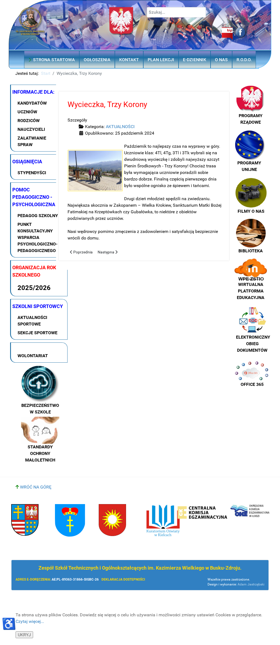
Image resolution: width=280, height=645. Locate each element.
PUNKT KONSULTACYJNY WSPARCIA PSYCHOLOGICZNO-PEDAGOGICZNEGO (37, 237)
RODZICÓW (29, 120)
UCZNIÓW (27, 111)
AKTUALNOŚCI (120, 126)
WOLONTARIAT (33, 355)
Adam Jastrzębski (251, 584)
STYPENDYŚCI (32, 172)
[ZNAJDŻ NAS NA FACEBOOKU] (239, 32)
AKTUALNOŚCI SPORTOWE (32, 321)
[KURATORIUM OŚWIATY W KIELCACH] (162, 520)
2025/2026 (34, 288)
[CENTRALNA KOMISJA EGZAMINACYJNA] (202, 513)
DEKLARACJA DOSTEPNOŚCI (123, 579)
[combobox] (176, 12)
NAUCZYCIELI (31, 129)
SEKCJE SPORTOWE (37, 332)
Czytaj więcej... (30, 621)
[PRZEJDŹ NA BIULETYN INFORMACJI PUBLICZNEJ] (193, 33)
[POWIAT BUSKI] (25, 520)
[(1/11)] (95, 170)
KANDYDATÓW (32, 103)
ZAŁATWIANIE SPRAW (32, 141)
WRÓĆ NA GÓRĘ (35, 487)
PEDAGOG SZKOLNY (38, 215)
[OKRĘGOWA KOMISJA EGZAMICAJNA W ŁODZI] (250, 511)
